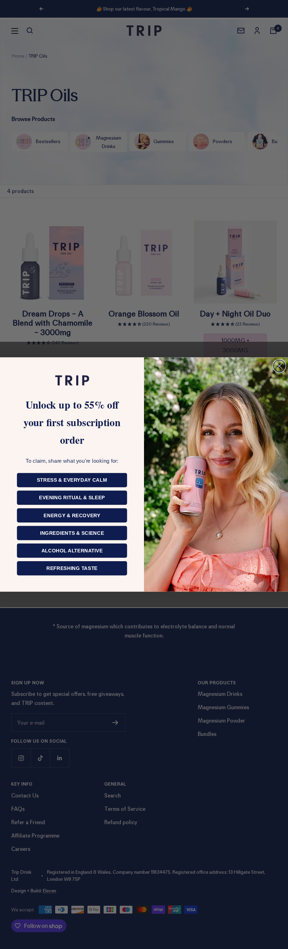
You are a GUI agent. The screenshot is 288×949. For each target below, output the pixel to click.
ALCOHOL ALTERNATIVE (72, 550)
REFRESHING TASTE (72, 568)
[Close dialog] (280, 366)
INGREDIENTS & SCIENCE (72, 533)
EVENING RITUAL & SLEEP (72, 497)
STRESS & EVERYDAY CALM (72, 480)
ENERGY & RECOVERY (72, 515)
